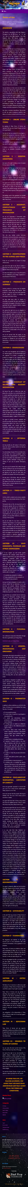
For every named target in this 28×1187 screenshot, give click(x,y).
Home (10, 1155)
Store (16, 1158)
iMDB (13, 1155)
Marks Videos (11, 1156)
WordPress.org (5, 1129)
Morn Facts (17, 1156)
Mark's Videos (5, 1110)
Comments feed (6, 1127)
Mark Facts (17, 1155)
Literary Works (6, 1108)
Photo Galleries (11, 1158)
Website (4, 1115)
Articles (4, 1106)
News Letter (5, 1112)
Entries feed (5, 1125)
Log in (4, 1123)
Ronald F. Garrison (7, 1168)
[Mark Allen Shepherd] (14, 3)
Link (19, 1158)
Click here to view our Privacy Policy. (11, 641)
